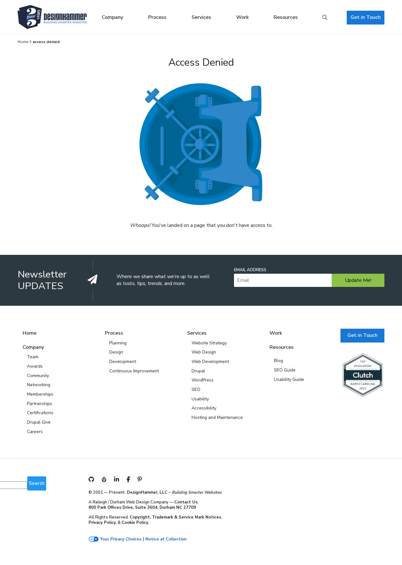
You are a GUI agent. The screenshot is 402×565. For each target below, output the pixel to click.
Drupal (198, 371)
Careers (35, 432)
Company (112, 17)
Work (242, 17)
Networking (38, 385)
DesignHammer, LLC (147, 492)
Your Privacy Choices (120, 539)
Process (157, 17)
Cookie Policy (135, 522)
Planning (118, 343)
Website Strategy (209, 343)
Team (32, 357)
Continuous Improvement (134, 371)
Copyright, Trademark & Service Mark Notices (175, 517)
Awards (35, 366)
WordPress (203, 380)
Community (38, 376)
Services (201, 17)
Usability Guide (289, 379)
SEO (196, 389)
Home (23, 41)
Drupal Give (39, 422)
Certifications (40, 413)
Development (122, 362)
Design (116, 352)
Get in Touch (365, 17)
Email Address (250, 270)
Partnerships (39, 404)
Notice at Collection (166, 539)
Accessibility (204, 408)
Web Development (210, 362)
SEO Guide (285, 370)
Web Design (204, 352)
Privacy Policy (102, 522)
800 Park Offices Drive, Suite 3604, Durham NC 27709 (142, 507)
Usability (200, 399)
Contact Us (186, 502)
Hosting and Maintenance (217, 417)
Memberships (40, 394)
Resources (286, 17)
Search (325, 18)
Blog (278, 361)
